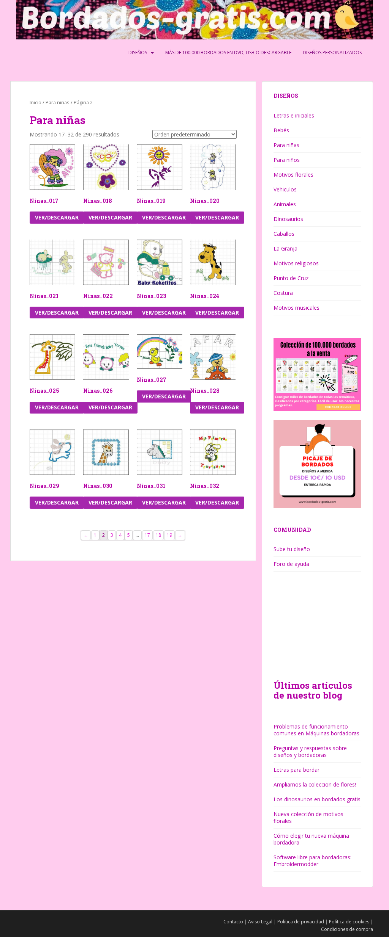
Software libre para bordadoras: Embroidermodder (312, 861)
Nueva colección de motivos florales (308, 817)
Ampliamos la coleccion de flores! (315, 784)
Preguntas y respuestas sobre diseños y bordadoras (310, 751)
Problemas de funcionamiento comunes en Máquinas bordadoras (316, 730)
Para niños (287, 159)
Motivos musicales (296, 307)
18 (158, 535)
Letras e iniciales (294, 115)
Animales (285, 204)
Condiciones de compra (347, 929)
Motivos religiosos (296, 263)
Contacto (233, 921)
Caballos (284, 233)
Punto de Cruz (291, 278)
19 (169, 535)
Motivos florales (293, 174)
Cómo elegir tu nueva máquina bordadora (311, 839)
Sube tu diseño (292, 549)
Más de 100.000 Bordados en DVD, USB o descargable (228, 52)
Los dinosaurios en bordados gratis (317, 799)
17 (147, 535)
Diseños (137, 52)
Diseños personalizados (332, 52)
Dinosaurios (288, 218)
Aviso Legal (260, 921)
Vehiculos (285, 189)
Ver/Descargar (57, 217)
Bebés (281, 130)
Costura (283, 292)
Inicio (35, 102)
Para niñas (58, 102)
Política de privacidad (300, 921)
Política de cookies (349, 921)
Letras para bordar (296, 769)
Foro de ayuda (291, 563)
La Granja (285, 248)
